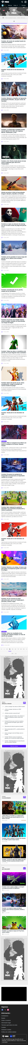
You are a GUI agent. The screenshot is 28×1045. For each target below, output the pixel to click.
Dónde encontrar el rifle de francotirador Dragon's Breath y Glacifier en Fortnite (13, 193)
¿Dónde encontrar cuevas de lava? (12, 713)
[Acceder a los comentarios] (2, 50)
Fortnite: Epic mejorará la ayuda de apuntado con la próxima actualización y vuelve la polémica (13, 509)
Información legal (6, 1022)
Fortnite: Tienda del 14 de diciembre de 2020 (12, 539)
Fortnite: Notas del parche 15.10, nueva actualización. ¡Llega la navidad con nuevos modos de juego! (12, 384)
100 (12, 653)
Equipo (3, 1018)
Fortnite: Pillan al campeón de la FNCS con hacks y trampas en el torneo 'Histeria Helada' (13, 444)
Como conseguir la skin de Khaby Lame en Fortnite (14, 733)
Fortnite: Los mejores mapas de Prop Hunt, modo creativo (13, 931)
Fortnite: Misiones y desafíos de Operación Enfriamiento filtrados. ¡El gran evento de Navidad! (13, 100)
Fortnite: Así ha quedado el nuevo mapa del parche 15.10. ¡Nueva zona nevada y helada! (14, 258)
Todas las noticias (14, 746)
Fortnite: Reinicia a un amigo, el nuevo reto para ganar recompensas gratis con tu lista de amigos (13, 568)
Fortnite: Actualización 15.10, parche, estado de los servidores (12, 290)
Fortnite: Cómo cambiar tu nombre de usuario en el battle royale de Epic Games (14, 839)
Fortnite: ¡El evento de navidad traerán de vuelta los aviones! (13, 41)
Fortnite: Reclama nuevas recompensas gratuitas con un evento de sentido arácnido (14, 737)
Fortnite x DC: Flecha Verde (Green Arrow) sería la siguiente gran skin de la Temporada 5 (13, 162)
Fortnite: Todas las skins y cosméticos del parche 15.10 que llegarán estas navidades (13, 352)
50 (7, 649)
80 (21, 649)
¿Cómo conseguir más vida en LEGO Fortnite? (15, 706)
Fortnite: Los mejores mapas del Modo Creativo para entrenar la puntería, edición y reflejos (13, 909)
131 (16, 653)
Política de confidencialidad (8, 1032)
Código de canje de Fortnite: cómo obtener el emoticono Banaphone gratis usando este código (14, 717)
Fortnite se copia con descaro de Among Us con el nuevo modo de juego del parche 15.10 (13, 225)
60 (15, 649)
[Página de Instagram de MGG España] (8, 1010)
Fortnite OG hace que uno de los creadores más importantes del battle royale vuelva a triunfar (14, 722)
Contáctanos (4, 1015)
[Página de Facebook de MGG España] (2, 1010)
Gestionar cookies (6, 1029)
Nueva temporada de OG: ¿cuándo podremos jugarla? (15, 730)
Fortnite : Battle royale (21, 17)
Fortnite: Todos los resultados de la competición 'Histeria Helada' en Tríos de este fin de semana (13, 634)
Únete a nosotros (6, 1020)
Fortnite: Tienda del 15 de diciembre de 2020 (12, 413)
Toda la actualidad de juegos (10, 17)
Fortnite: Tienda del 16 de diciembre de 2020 (12, 70)
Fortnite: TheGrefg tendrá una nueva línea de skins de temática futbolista (14, 741)
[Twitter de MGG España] (5, 1010)
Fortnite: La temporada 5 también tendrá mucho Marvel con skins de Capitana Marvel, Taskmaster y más (13, 131)
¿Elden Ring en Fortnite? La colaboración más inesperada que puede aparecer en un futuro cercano (13, 817)
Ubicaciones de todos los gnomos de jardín (14, 726)
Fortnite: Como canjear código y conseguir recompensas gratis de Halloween (13, 887)
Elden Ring (23, 820)
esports (4, 441)
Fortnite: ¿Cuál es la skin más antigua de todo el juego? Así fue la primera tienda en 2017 (14, 860)
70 (18, 649)
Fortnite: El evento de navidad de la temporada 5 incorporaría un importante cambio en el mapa (13, 476)
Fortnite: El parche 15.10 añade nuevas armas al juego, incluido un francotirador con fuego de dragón (13, 321)
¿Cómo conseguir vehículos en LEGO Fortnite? (13, 710)
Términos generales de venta (9, 1025)
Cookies (3, 1027)
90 (23, 649)
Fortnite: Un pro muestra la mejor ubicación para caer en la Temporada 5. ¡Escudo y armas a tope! (12, 600)
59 (12, 649)
